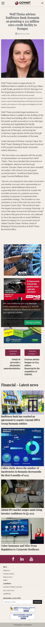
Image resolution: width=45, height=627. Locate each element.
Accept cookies (33, 322)
